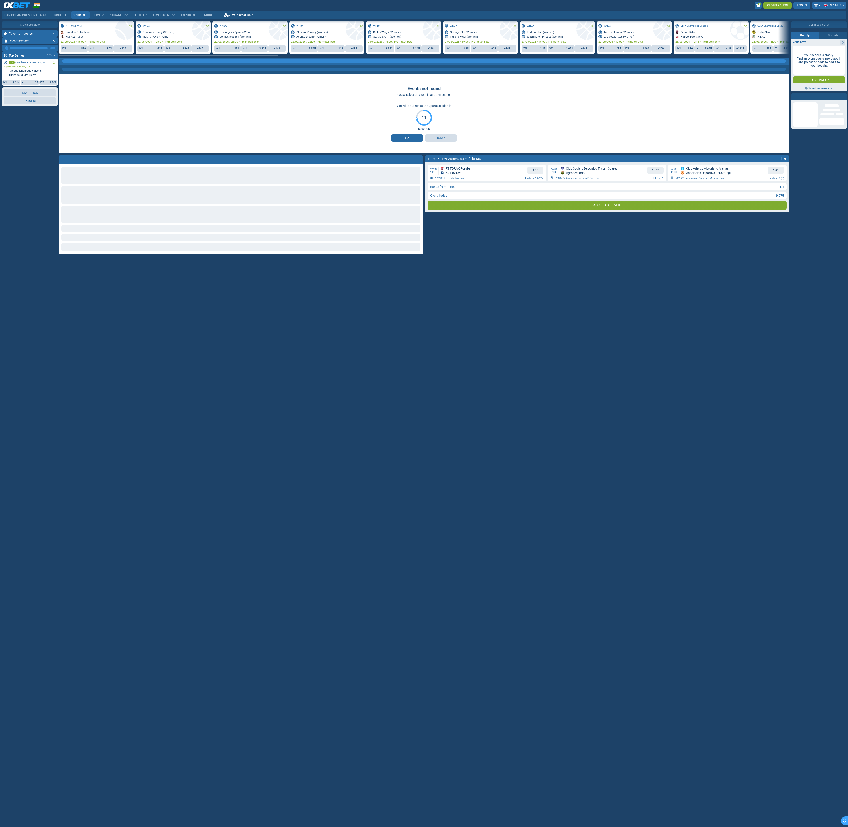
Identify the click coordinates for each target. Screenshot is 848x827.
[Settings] (817, 5)
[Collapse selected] (49, 107)
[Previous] (44, 55)
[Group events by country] (54, 107)
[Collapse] (54, 434)
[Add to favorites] (54, 62)
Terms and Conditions (821, 87)
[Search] (785, 61)
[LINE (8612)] (63, 61)
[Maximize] (54, 33)
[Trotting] (71, 61)
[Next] (54, 55)
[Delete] (784, 158)
